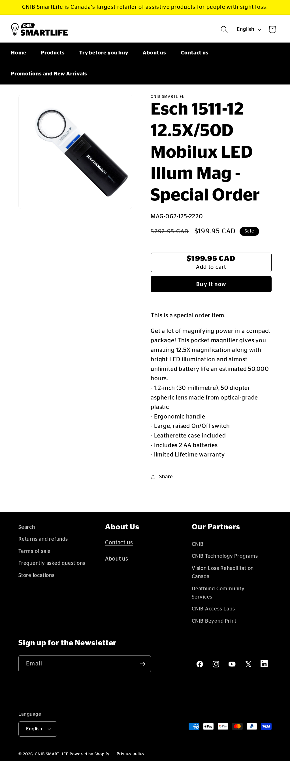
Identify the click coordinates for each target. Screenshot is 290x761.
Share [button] (166, 476)
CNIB (198, 544)
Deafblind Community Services (218, 593)
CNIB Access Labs (213, 609)
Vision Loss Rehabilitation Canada (223, 572)
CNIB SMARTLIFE (52, 754)
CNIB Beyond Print (214, 621)
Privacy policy (131, 754)
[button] (224, 29)
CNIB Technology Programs (225, 556)
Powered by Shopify (90, 754)
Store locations (36, 575)
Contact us (119, 543)
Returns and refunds (43, 539)
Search (26, 527)
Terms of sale (34, 551)
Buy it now (211, 284)
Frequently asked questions (51, 563)
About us (116, 559)
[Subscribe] (143, 664)
